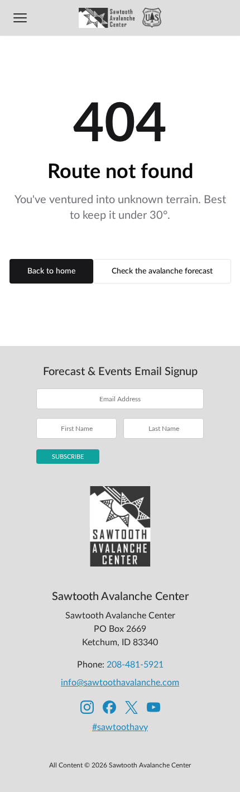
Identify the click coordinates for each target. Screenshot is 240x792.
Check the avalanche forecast (162, 271)
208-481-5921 (135, 664)
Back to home (51, 271)
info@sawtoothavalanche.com (120, 682)
